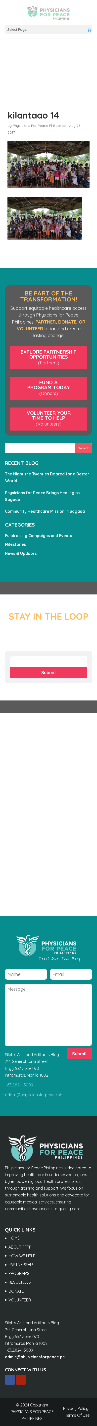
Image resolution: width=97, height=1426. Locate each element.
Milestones (15, 544)
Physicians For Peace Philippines (39, 125)
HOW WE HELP (21, 1255)
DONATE (16, 1291)
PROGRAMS (18, 1273)
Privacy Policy (75, 1408)
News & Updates (21, 553)
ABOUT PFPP (19, 1247)
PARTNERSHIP (20, 1264)
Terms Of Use (77, 1415)
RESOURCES (19, 1282)
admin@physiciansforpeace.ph (33, 1094)
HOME (14, 1238)
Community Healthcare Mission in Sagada (45, 511)
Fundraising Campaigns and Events (38, 535)
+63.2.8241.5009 (19, 1084)
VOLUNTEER (19, 1299)
